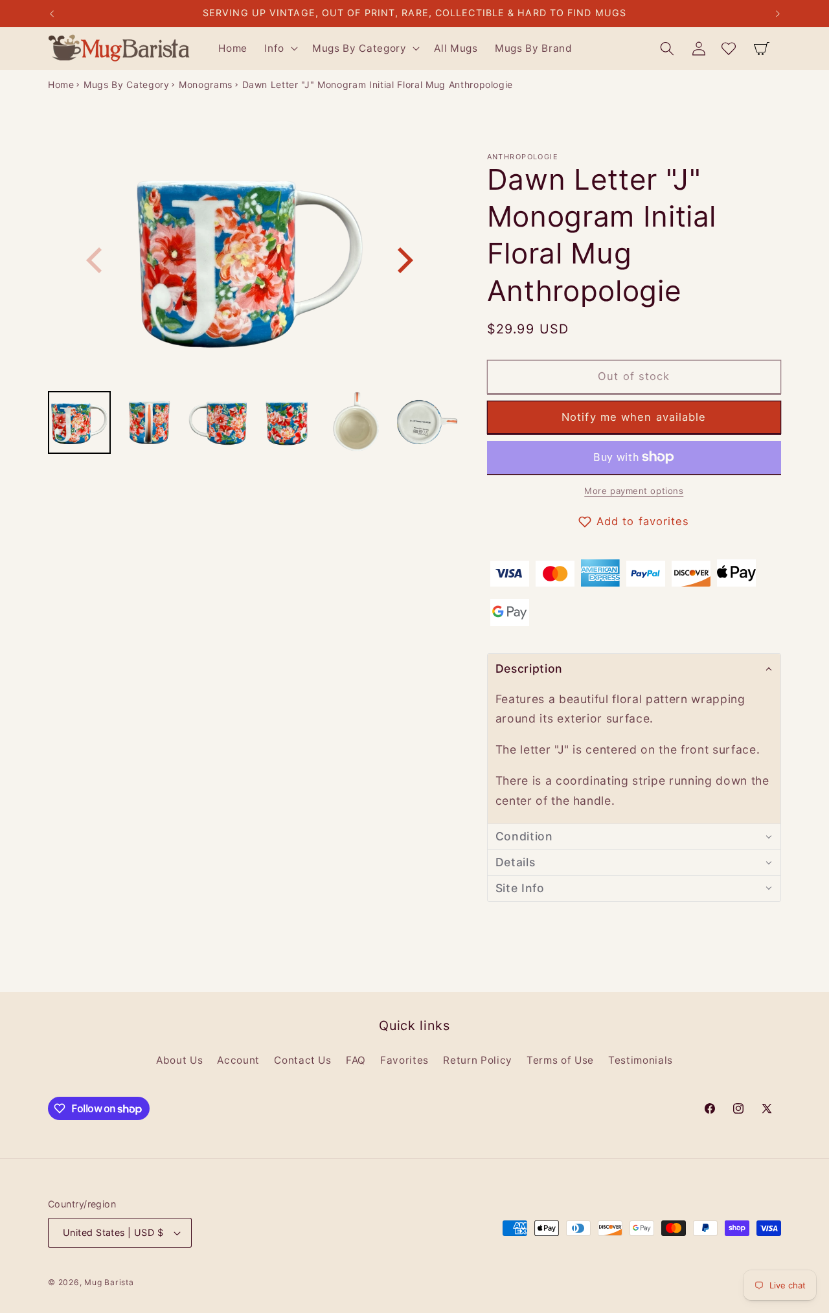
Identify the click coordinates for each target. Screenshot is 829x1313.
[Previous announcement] (52, 13)
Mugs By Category (127, 84)
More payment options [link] (633, 491)
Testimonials (640, 1060)
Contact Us (303, 1060)
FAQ (356, 1060)
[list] (250, 261)
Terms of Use (560, 1060)
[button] (280, 48)
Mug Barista (108, 1282)
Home (61, 84)
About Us (179, 1060)
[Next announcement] (778, 13)
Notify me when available (634, 416)
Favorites (404, 1060)
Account (238, 1060)
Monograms (206, 84)
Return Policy (477, 1060)
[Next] (402, 260)
